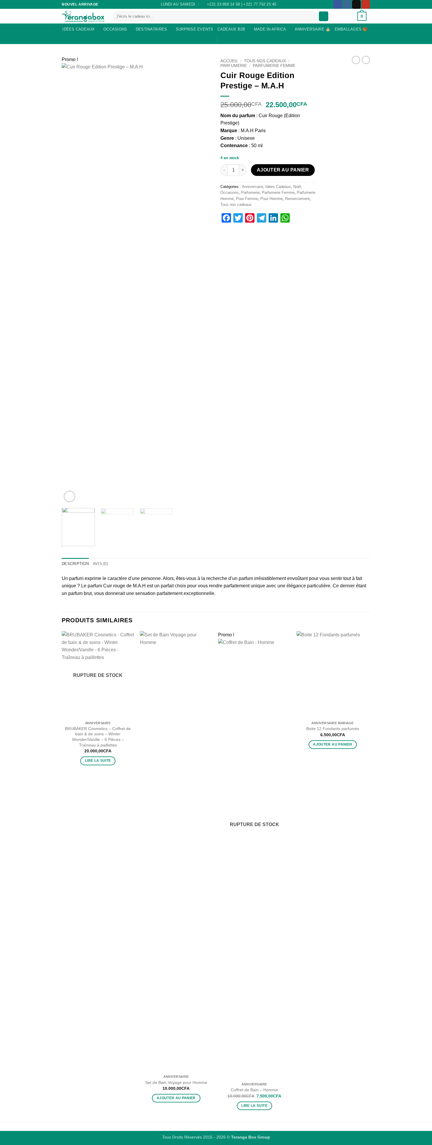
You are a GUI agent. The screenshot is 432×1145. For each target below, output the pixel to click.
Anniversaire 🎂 (313, 29)
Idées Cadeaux (78, 29)
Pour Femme (247, 198)
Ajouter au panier (283, 169)
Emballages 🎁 (351, 29)
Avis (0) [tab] (100, 563)
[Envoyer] (312, 16)
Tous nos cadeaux (265, 61)
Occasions (115, 29)
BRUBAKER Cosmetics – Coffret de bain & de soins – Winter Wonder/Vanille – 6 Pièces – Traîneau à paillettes (98, 736)
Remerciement (297, 198)
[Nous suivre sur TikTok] (356, 4)
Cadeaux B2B (231, 29)
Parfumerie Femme (274, 65)
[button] (323, 16)
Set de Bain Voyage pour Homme (176, 1082)
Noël (297, 186)
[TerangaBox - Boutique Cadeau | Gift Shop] (83, 16)
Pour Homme (271, 198)
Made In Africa (270, 29)
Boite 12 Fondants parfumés (332, 728)
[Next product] (356, 60)
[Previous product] (366, 60)
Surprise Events (194, 29)
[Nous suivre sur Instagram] (347, 4)
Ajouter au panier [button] (176, 1098)
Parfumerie (233, 65)
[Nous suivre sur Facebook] (337, 4)
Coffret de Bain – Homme (254, 1089)
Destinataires (151, 29)
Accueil (229, 61)
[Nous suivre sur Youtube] (365, 4)
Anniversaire (252, 186)
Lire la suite (98, 760)
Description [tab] (75, 563)
